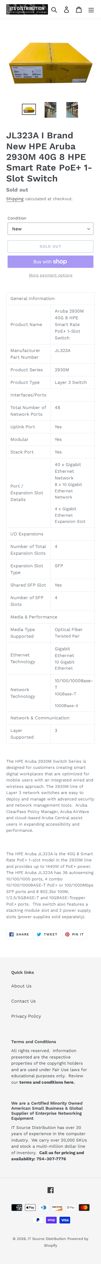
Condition (17, 218)
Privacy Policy (26, 1016)
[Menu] (91, 9)
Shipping (15, 198)
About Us (21, 986)
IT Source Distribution (47, 1239)
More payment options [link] (50, 275)
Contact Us (23, 1001)
